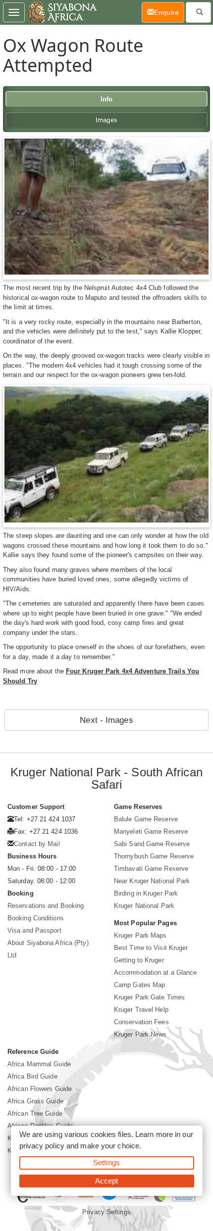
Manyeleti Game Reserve (151, 831)
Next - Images (106, 720)
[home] (62, 12)
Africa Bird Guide (32, 1076)
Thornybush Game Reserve (154, 856)
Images (106, 120)
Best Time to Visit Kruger (151, 947)
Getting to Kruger (139, 960)
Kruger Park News (140, 1034)
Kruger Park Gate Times (149, 997)
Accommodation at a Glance (155, 972)
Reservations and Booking (45, 905)
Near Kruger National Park (152, 881)
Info (106, 99)
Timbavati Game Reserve (151, 868)
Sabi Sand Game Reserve (152, 844)
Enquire (169, 12)
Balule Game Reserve (146, 819)
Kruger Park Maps (140, 935)
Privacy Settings (106, 1212)
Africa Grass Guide (35, 1101)
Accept (106, 1181)
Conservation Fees (141, 1022)
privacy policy (41, 1145)
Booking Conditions (35, 918)
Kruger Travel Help (141, 1009)
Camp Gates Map (139, 985)
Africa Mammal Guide (39, 1064)
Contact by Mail (37, 844)
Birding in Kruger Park (146, 893)
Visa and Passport (34, 930)
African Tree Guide (34, 1113)
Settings (106, 1162)
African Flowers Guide (39, 1088)
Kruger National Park (144, 905)
